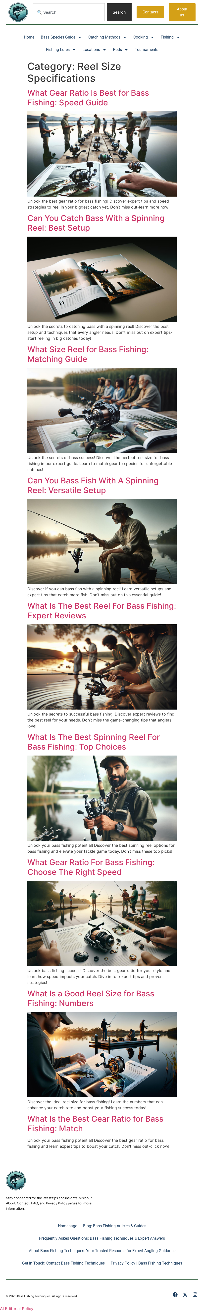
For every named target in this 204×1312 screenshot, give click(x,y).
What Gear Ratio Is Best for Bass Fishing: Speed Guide (88, 97)
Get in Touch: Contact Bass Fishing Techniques (63, 1263)
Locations (91, 49)
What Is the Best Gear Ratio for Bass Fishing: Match (95, 1123)
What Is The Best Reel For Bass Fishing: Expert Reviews (101, 610)
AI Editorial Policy (16, 1308)
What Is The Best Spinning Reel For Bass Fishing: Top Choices (93, 741)
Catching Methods (104, 37)
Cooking (140, 37)
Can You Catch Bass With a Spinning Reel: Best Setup (96, 222)
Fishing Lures (58, 49)
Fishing (167, 37)
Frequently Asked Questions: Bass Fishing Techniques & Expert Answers (102, 1238)
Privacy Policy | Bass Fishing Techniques (146, 1263)
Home (29, 37)
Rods (117, 49)
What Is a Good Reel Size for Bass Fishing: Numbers (90, 998)
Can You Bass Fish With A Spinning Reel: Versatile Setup (93, 485)
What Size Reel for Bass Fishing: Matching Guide (88, 354)
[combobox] (69, 12)
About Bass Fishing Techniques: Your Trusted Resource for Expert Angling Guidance (102, 1250)
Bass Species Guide (58, 37)
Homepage (67, 1226)
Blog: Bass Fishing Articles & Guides (114, 1226)
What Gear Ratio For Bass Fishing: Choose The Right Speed (91, 867)
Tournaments (146, 49)
